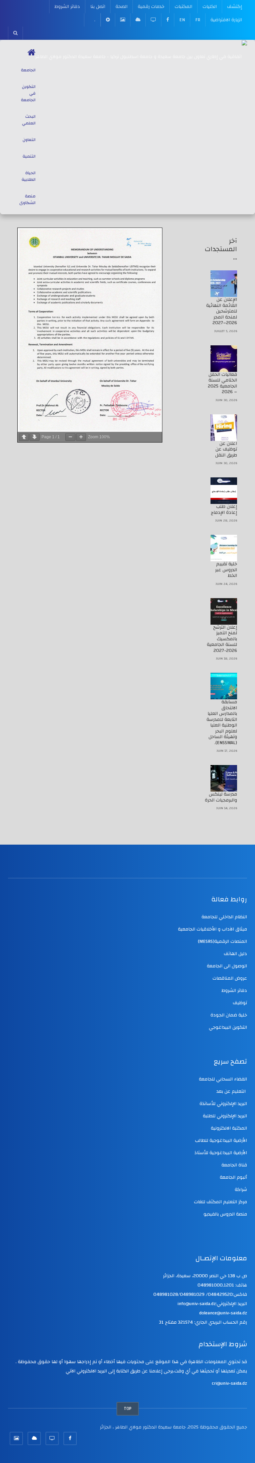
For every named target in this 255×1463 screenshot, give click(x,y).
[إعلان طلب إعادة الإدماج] (224, 490)
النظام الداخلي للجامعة (224, 917)
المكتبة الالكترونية (229, 1128)
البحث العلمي (29, 119)
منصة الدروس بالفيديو (225, 1214)
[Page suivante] (35, 437)
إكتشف (234, 6)
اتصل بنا (97, 6)
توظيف (240, 1003)
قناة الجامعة (234, 1165)
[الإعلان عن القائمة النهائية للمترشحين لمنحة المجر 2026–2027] (224, 283)
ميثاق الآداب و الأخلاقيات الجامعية (212, 929)
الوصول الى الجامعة (227, 966)
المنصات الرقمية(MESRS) (222, 941)
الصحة (122, 6)
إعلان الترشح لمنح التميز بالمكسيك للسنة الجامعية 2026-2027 (222, 639)
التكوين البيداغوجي (228, 1027)
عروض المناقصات (229, 978)
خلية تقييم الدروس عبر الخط (226, 570)
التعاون (29, 140)
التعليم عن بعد (231, 1091)
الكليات (210, 6)
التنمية (29, 156)
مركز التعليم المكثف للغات (220, 1202)
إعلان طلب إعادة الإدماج (224, 509)
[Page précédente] (24, 437)
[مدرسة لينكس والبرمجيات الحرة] (224, 778)
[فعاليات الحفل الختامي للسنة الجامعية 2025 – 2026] (224, 358)
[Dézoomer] (70, 437)
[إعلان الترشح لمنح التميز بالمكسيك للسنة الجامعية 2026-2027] (224, 611)
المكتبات (183, 6)
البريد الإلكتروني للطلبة (225, 1116)
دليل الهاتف (235, 953)
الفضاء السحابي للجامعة (223, 1079)
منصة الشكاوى (27, 199)
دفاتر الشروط (67, 6)
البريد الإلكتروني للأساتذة (223, 1103)
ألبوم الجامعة (233, 1177)
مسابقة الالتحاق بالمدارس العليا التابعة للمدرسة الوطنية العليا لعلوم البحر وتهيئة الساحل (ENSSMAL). (222, 722)
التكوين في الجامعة (28, 93)
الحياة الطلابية (29, 176)
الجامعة (28, 70)
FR (197, 20)
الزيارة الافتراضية (226, 20)
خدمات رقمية (151, 6)
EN (182, 20)
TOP (127, 1409)
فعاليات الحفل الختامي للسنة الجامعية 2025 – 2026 (222, 383)
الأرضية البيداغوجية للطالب (221, 1140)
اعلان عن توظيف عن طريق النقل (226, 449)
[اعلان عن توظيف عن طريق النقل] (224, 427)
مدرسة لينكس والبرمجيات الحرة (221, 797)
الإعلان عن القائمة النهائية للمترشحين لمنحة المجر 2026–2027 (221, 311)
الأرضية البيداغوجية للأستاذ (220, 1153)
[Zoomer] (81, 437)
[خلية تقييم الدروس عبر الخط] (224, 548)
